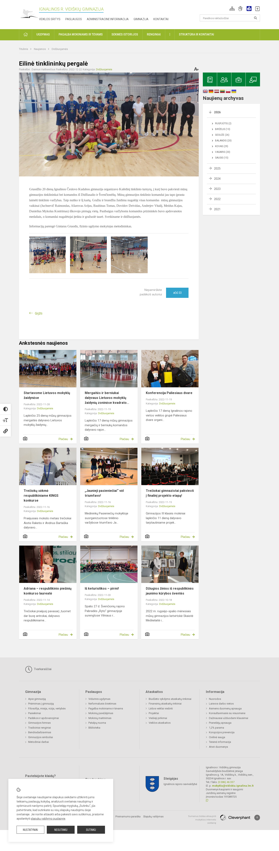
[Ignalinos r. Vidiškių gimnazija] (29, 14)
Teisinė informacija (220, 741)
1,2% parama (216, 727)
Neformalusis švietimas (102, 703)
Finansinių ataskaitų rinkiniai (165, 703)
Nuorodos (215, 698)
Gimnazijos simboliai (40, 737)
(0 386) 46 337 (226, 782)
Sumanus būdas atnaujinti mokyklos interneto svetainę (202, 819)
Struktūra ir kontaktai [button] (196, 34)
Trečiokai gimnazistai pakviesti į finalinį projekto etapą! (170, 493)
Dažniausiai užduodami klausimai (228, 718)
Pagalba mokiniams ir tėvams (105, 708)
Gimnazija (141, 19)
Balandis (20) (223, 140)
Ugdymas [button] (43, 34)
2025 (217, 168)
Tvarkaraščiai (42, 669)
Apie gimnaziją (37, 698)
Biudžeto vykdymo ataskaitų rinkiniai (170, 698)
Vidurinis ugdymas (99, 698)
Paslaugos (73, 19)
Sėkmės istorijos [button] (125, 34)
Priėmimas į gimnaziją (41, 703)
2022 (217, 199)
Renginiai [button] (154, 34)
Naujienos (40, 49)
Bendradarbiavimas (39, 732)
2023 (217, 188)
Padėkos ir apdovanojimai (43, 718)
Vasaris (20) (222, 152)
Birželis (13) (222, 129)
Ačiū (177, 293)
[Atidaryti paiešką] (255, 18)
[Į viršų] (257, 817)
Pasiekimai (34, 713)
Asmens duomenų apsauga (225, 708)
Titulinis (24, 49)
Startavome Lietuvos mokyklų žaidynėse (47, 395)
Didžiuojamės (60, 49)
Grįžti (38, 313)
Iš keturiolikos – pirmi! (102, 588)
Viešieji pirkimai (158, 718)
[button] (232, 8)
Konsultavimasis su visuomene (227, 713)
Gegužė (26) (222, 134)
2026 (217, 112)
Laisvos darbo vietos (221, 703)
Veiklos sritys (49, 19)
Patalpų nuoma (97, 722)
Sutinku (91, 829)
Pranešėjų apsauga (220, 722)
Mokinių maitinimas (99, 718)
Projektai (154, 713)
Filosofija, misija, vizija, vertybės (47, 708)
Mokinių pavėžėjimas (100, 713)
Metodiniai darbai (38, 741)
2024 (217, 178)
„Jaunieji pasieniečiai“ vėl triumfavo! (104, 493)
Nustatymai (30, 829)
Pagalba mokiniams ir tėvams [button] (81, 34)
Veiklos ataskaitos (160, 722)
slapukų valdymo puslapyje (48, 818)
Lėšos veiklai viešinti (161, 708)
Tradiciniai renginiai (39, 727)
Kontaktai (161, 19)
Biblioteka (94, 727)
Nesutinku (60, 829)
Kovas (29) (221, 146)
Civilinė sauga (217, 737)
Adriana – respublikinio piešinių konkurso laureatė (47, 591)
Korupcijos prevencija (221, 732)
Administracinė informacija (108, 19)
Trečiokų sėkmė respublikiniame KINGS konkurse (41, 495)
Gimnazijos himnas (39, 722)
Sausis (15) (221, 157)
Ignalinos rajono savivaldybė (180, 784)
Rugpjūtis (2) (223, 123)
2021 (217, 209)
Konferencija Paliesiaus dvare (169, 393)
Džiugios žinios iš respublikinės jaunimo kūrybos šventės (170, 591)
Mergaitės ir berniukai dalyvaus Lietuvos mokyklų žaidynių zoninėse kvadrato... (107, 398)
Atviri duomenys (218, 746)
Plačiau (63, 439)
